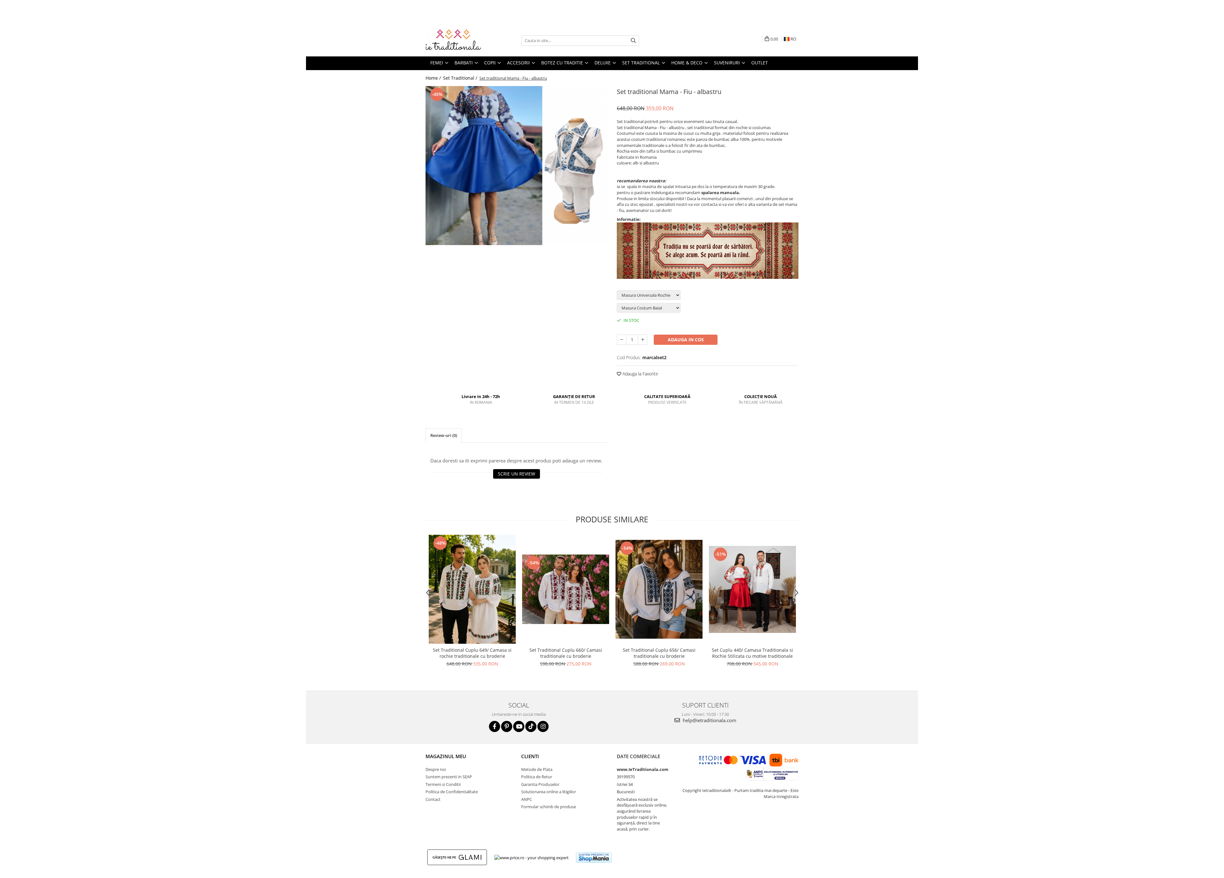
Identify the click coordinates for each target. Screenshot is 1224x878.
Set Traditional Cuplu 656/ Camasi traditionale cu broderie (659, 653)
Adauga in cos (686, 340)
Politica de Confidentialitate (452, 792)
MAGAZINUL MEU (446, 756)
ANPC (526, 799)
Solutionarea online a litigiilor (548, 792)
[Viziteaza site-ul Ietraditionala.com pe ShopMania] (594, 857)
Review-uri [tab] (443, 435)
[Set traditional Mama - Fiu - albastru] (516, 165)
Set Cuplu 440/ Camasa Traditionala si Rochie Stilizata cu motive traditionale (752, 653)
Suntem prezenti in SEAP (449, 777)
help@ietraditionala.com (708, 720)
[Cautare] (633, 40)
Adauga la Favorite (639, 374)
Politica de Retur (536, 777)
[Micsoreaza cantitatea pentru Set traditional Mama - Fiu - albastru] (621, 340)
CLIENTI (530, 756)
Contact (433, 799)
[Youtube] (518, 726)
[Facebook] (494, 726)
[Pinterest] (506, 726)
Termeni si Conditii (443, 784)
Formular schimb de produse (548, 806)
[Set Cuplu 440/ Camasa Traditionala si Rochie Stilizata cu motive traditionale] (752, 589)
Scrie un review (516, 474)
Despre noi (436, 769)
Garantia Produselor (540, 784)
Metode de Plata (536, 769)
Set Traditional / (460, 78)
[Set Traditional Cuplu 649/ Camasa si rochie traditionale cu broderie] (472, 589)
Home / (434, 78)
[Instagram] (543, 726)
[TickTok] (530, 726)
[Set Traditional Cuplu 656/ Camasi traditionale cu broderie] (659, 589)
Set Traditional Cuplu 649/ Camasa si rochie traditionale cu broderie (472, 653)
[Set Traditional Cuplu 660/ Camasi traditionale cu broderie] (565, 589)
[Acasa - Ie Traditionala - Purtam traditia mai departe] (457, 40)
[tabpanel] (516, 165)
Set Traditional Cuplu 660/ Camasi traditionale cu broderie (565, 653)
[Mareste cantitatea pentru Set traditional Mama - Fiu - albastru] (642, 340)
